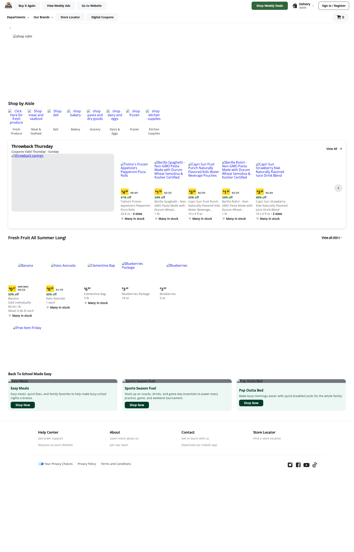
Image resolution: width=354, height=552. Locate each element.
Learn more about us (124, 438)
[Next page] (338, 188)
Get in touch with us (195, 438)
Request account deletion (55, 445)
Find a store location (267, 438)
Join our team (119, 445)
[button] (137, 188)
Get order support (50, 438)
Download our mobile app (199, 445)
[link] (58, 6)
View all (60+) (331, 237)
